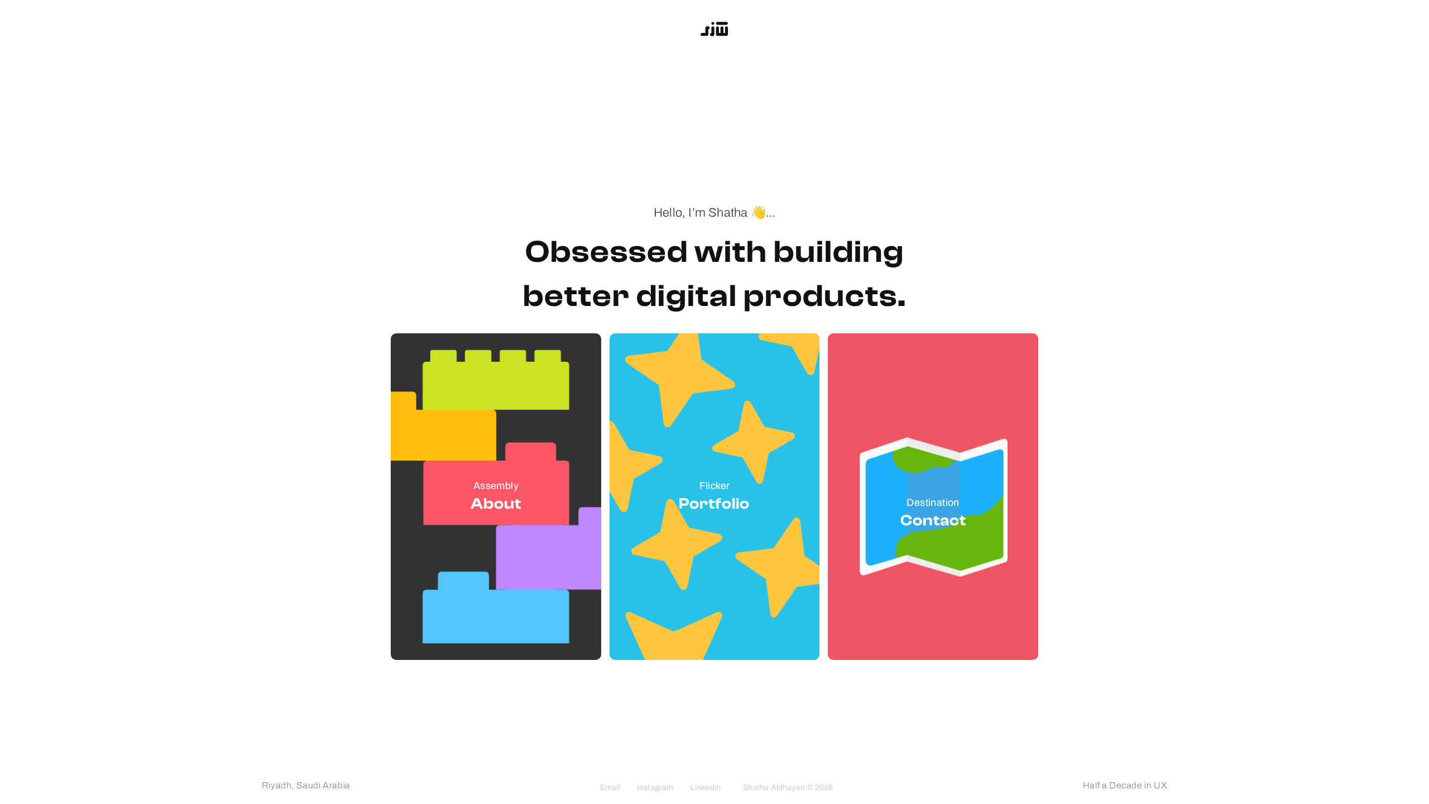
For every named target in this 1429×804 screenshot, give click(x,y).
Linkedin (705, 787)
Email (610, 787)
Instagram (655, 787)
